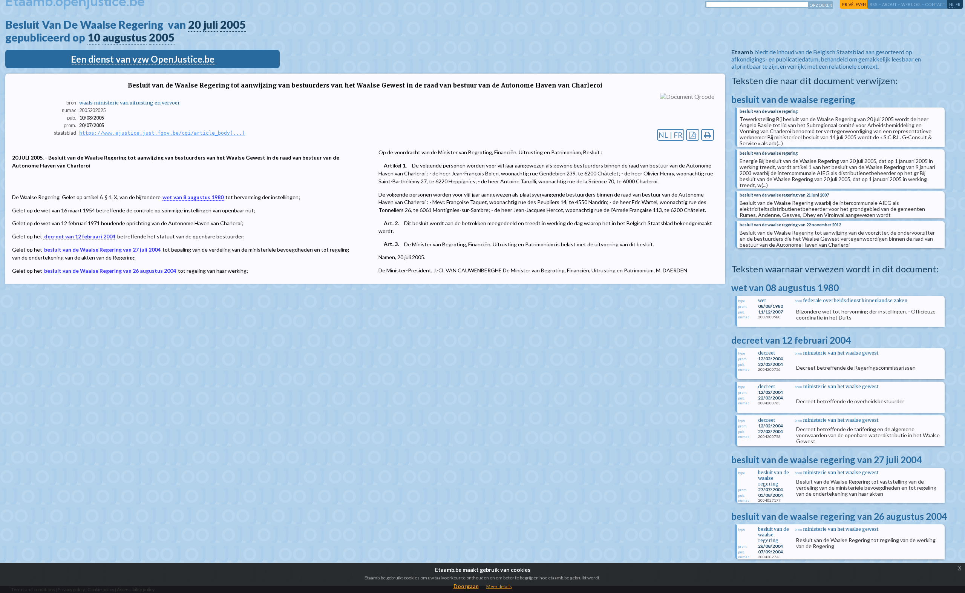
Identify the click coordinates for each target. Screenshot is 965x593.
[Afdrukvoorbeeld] (707, 135)
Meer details (499, 586)
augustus (125, 37)
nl (951, 4)
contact (935, 4)
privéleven (854, 4)
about (889, 4)
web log (911, 4)
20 (194, 24)
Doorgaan (466, 586)
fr (958, 4)
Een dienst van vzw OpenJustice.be (142, 59)
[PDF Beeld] (692, 135)
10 (93, 37)
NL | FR (671, 135)
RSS (874, 4)
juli (210, 24)
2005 (233, 24)
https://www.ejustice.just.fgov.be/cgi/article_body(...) (162, 133)
